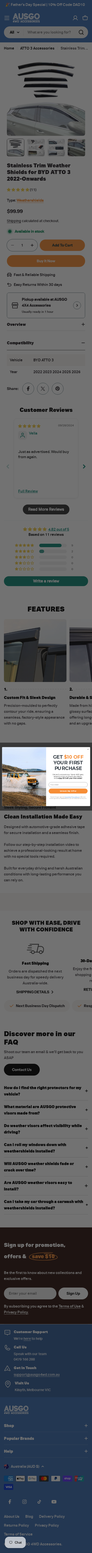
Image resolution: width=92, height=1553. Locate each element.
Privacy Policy (68, 796)
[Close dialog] (88, 749)
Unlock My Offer (68, 791)
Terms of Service (75, 796)
